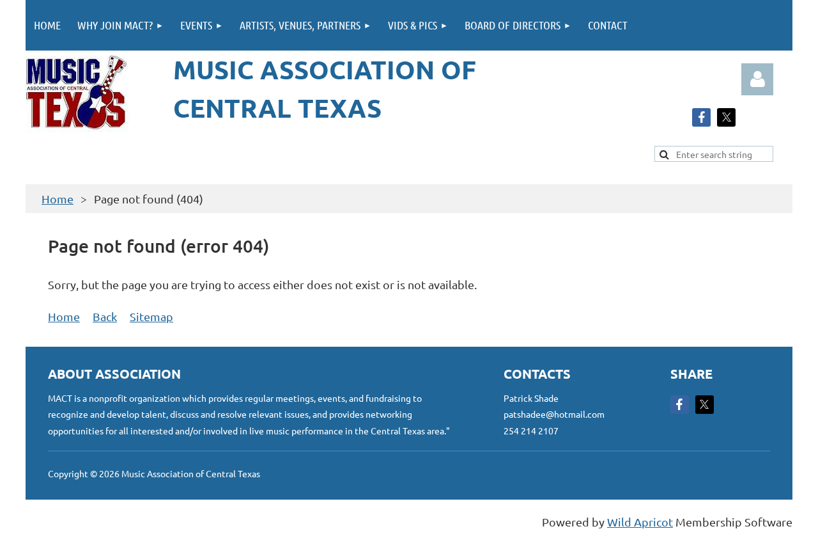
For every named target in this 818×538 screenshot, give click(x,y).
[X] (726, 117)
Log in (757, 79)
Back (105, 316)
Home (57, 198)
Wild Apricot (640, 521)
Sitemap (151, 316)
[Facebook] (701, 117)
